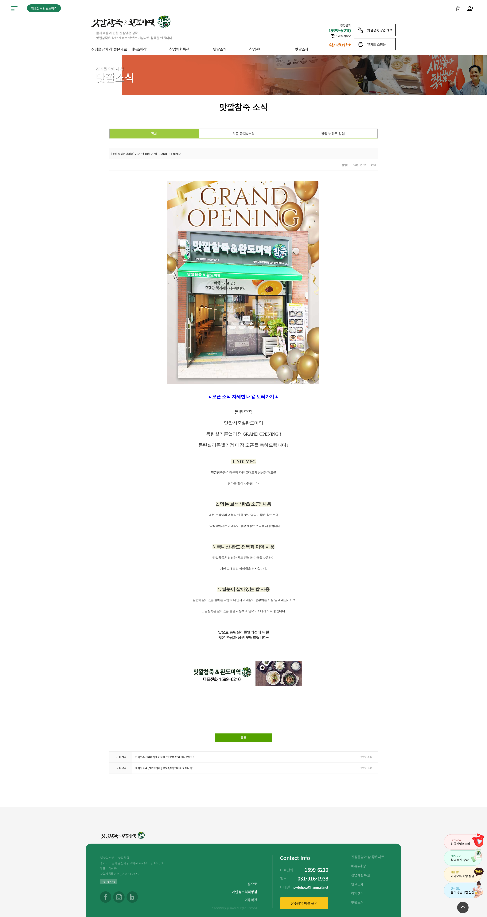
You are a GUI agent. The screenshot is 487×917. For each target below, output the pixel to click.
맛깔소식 (301, 49)
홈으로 (252, 883)
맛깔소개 (219, 49)
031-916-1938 (313, 878)
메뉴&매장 (138, 49)
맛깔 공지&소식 (243, 133)
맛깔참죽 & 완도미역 (44, 8)
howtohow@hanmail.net (310, 887)
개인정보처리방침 (244, 891)
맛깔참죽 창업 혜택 (379, 30)
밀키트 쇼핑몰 (376, 44)
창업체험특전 (179, 49)
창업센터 (256, 49)
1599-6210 (316, 869)
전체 (154, 133)
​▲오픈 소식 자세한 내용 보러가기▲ (243, 396)
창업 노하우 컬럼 (333, 133)
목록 (243, 737)
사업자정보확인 (108, 881)
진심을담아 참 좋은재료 (109, 49)
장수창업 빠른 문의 (304, 903)
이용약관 (251, 899)
